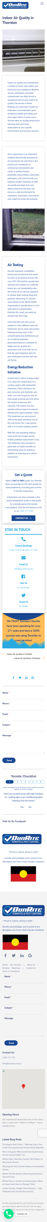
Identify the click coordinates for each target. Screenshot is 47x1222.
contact (5, 1126)
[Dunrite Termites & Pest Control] (15, 8)
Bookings (16, 968)
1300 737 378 (26, 511)
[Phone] (9, 1214)
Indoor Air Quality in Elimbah (19, 654)
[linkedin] (26, 677)
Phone (6, 703)
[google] (32, 677)
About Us (31, 964)
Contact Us (22, 518)
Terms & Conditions (11, 971)
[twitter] (20, 677)
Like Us (23, 583)
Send (9, 760)
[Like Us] (23, 576)
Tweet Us (23, 601)
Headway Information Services (17, 1213)
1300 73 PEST (15, 550)
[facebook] (13, 677)
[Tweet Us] (23, 595)
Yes (22, 807)
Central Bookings (23, 545)
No (30, 807)
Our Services (15, 964)
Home (5, 964)
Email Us (23, 564)
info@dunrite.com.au (23, 568)
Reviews (6, 968)
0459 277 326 (31, 550)
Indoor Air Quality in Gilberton (27, 658)
